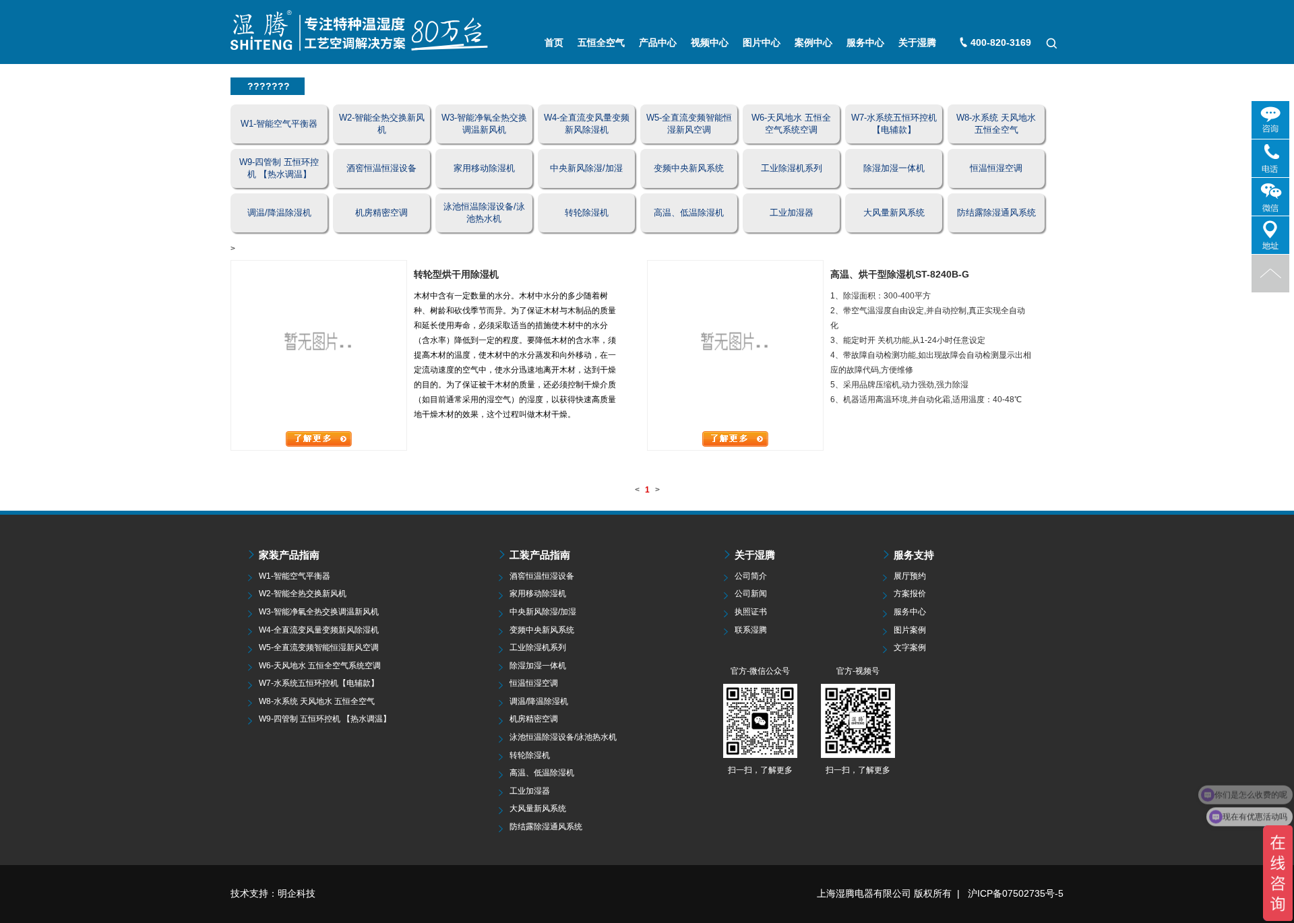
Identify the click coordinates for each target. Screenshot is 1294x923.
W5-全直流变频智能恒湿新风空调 (319, 647)
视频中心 (710, 42)
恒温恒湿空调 (534, 683)
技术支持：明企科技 (272, 893)
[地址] (1270, 235)
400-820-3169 (1000, 42)
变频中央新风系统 (542, 630)
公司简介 (751, 576)
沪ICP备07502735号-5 (1016, 893)
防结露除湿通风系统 (546, 826)
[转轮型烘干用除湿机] (319, 345)
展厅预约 (910, 576)
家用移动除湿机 (538, 593)
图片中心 (761, 42)
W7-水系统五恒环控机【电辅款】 (319, 683)
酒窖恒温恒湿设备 (542, 576)
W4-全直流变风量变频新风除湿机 (319, 630)
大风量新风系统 (538, 808)
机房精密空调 (534, 719)
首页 (554, 42)
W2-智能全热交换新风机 (302, 593)
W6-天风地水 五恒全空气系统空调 (320, 665)
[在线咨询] (1270, 120)
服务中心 (865, 42)
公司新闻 (751, 593)
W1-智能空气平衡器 (294, 576)
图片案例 (910, 630)
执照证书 (751, 611)
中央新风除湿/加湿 (543, 611)
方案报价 (910, 593)
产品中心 (658, 42)
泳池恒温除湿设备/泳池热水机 (563, 737)
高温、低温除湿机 (542, 772)
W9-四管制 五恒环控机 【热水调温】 (325, 719)
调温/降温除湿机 (539, 701)
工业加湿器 (530, 791)
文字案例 (910, 647)
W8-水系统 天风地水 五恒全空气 (317, 701)
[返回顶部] (1270, 273)
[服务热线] (1270, 158)
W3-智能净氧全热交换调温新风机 (319, 611)
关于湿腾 (917, 42)
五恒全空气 (601, 42)
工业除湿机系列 (538, 647)
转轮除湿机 (530, 755)
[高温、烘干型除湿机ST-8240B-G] (735, 345)
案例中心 (813, 42)
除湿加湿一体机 (538, 665)
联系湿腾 (751, 630)
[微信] (1270, 197)
